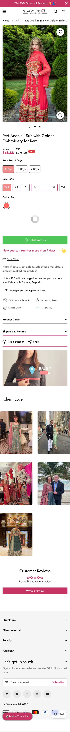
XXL (63, 187)
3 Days (8, 169)
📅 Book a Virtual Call (17, 716)
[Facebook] (17, 694)
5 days (21, 169)
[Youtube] (47, 694)
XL (53, 187)
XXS (6, 187)
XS (16, 187)
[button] (63, 11)
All (17, 20)
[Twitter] (37, 694)
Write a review (35, 591)
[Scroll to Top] (63, 707)
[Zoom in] (60, 115)
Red (6, 205)
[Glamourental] (35, 11)
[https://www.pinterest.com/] (7, 694)
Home (6, 20)
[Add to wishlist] (60, 32)
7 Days (35, 169)
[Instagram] (27, 694)
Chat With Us (38, 240)
